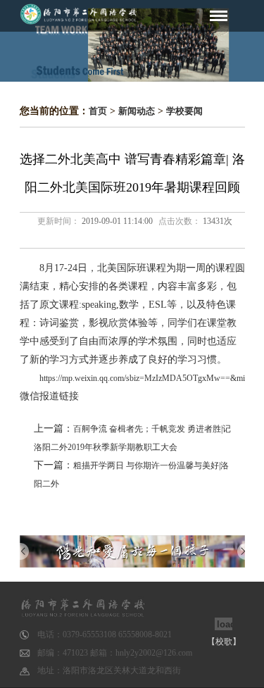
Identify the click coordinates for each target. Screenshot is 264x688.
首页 (98, 111)
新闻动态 (136, 111)
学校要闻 (184, 111)
